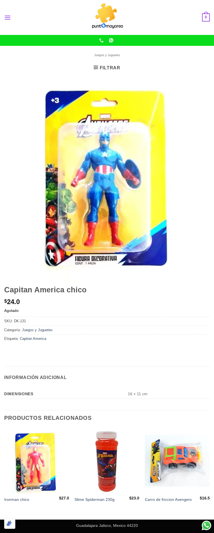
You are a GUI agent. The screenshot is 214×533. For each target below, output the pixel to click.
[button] (7, 17)
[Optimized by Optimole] (9, 523)
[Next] (209, 473)
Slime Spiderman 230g (94, 499)
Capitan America (33, 339)
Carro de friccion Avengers (168, 499)
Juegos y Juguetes (107, 55)
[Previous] (4, 473)
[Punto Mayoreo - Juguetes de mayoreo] (107, 17)
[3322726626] (102, 40)
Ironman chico (16, 499)
